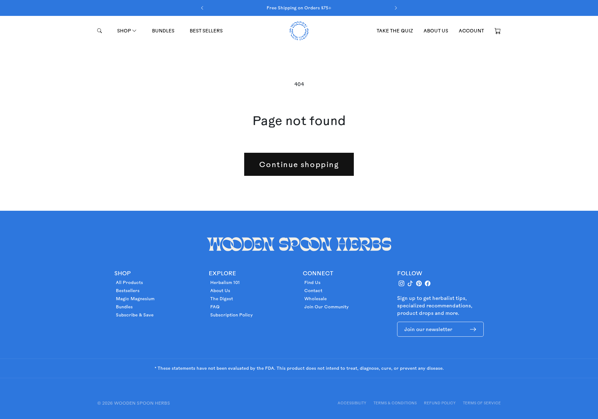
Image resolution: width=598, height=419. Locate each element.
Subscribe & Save (135, 315)
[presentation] (202, 8)
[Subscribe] (473, 329)
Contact (313, 290)
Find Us (312, 282)
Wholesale (315, 298)
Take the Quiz (395, 30)
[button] (498, 30)
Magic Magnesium (135, 298)
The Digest (221, 298)
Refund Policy (440, 403)
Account (471, 30)
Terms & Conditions (395, 403)
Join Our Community (326, 307)
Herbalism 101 (225, 282)
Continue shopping (299, 164)
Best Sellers (206, 30)
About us (436, 30)
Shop (124, 30)
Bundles (163, 30)
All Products (129, 282)
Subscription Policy (231, 315)
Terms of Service (482, 403)
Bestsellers (128, 290)
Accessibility (352, 403)
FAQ (215, 307)
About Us (220, 290)
